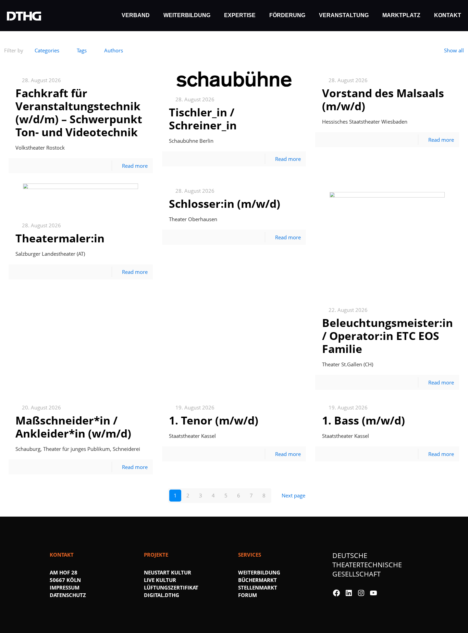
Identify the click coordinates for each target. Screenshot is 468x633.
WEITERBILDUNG (259, 572)
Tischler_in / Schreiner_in (203, 118)
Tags (82, 50)
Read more (135, 165)
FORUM (247, 595)
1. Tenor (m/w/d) (213, 420)
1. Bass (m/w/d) (363, 420)
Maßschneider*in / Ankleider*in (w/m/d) (73, 427)
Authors (113, 50)
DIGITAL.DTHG (161, 595)
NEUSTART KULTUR (167, 572)
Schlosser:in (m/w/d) (224, 203)
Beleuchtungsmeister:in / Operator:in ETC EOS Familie (387, 335)
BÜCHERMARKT (257, 580)
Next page (293, 495)
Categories (47, 50)
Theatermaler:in (59, 238)
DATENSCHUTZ (68, 595)
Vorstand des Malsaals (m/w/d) (383, 99)
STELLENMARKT (257, 587)
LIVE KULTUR (160, 580)
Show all (454, 50)
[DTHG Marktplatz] (24, 15)
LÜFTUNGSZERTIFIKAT (171, 587)
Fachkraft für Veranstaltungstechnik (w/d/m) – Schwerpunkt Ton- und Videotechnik (78, 112)
